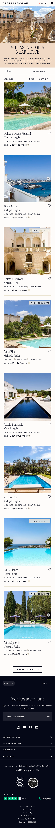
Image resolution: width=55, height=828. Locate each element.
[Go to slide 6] (29, 128)
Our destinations (11, 737)
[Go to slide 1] (22, 128)
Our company (9, 749)
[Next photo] (48, 106)
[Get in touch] (41, 3)
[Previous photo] (7, 106)
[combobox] (9, 683)
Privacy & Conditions (27, 807)
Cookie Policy (27, 813)
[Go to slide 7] (31, 128)
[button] (46, 3)
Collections (14, 8)
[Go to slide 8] (32, 128)
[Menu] (52, 3)
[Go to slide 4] (26, 128)
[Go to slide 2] (23, 128)
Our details (8, 756)
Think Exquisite (40, 230)
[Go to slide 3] (25, 128)
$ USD (31, 79)
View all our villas (27, 669)
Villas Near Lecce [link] (28, 8)
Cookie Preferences (27, 816)
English (44, 683)
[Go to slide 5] (28, 128)
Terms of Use (27, 810)
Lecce (27, 58)
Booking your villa (12, 743)
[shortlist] (49, 132)
